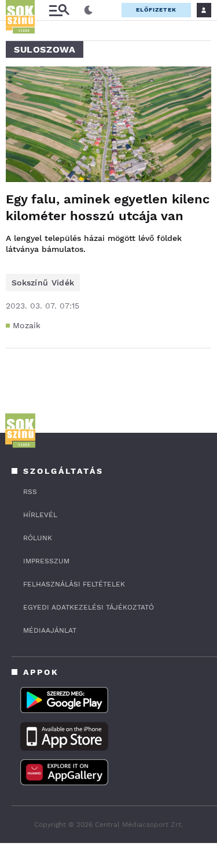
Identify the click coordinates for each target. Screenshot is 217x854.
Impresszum (46, 561)
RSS (30, 492)
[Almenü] (59, 10)
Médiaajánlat (49, 630)
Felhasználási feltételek (74, 584)
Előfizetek (156, 9)
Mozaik (27, 325)
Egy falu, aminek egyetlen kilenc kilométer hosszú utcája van (107, 207)
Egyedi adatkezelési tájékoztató (88, 607)
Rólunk (37, 538)
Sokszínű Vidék (43, 282)
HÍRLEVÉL (40, 515)
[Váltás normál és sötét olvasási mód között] (88, 10)
